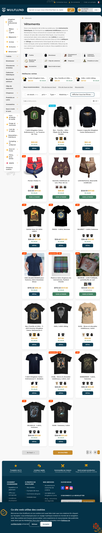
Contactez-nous (61, 2)
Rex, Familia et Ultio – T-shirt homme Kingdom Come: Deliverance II (34, 328)
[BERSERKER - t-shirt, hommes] (83, 383)
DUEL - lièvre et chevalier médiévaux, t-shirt (87, 327)
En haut (30, 452)
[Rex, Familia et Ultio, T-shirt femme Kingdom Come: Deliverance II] (61, 138)
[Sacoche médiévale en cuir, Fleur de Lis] (57, 187)
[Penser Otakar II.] (32, 187)
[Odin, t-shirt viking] (63, 334)
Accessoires (10, 104)
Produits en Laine (10, 99)
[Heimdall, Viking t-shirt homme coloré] (65, 432)
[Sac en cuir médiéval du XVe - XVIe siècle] (61, 187)
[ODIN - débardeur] (59, 334)
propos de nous (33, 491)
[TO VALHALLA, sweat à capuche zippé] (38, 432)
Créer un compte (90, 2)
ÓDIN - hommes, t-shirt (61, 425)
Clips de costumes (9, 87)
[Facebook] (62, 488)
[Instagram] (71, 488)
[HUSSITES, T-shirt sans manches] (30, 235)
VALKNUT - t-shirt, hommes (87, 229)
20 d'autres (63, 452)
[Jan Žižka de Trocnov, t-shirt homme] (38, 235)
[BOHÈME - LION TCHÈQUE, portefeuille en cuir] (85, 284)
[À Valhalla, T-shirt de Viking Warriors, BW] (34, 432)
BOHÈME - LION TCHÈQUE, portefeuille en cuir (88, 279)
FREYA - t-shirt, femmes (61, 229)
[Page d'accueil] (23, 18)
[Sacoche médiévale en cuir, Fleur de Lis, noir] (65, 187)
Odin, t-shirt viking (88, 78)
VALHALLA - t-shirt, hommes (34, 426)
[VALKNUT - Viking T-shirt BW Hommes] (83, 235)
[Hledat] (71, 10)
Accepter (46, 524)
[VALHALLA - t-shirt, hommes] (30, 432)
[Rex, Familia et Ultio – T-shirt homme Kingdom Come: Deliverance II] (57, 138)
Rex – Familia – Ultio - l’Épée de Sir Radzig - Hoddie (61, 132)
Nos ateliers (31, 487)
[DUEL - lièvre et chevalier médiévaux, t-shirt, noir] (87, 334)
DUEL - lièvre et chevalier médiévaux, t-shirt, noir (60, 378)
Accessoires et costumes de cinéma (50, 488)
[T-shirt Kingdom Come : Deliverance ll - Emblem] (36, 383)
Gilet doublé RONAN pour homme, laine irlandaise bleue (34, 280)
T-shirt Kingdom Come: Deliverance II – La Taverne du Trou (34, 132)
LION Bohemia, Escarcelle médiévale (87, 182)
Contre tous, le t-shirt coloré (34, 230)
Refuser (34, 524)
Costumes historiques (10, 74)
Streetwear (10, 61)
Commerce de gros (33, 494)
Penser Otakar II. (34, 181)
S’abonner (88, 502)
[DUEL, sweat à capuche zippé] (91, 334)
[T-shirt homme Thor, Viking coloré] (61, 432)
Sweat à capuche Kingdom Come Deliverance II (87, 131)
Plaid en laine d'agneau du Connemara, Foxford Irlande (61, 280)
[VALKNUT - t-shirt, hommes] (87, 235)
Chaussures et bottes (10, 67)
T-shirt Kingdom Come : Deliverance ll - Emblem (34, 378)
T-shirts (8, 56)
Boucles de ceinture (10, 80)
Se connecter (75, 2)
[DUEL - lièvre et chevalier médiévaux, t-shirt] (83, 334)
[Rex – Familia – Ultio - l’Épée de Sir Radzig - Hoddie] (65, 138)
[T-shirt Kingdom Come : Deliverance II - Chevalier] (32, 383)
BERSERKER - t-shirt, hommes (87, 378)
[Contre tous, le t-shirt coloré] (34, 235)
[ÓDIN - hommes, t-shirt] (57, 432)
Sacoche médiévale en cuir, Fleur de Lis (61, 182)
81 (95, 452)
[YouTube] (67, 488)
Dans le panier (34, 197)
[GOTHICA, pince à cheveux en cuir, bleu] (36, 187)
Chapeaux (9, 93)
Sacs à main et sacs (10, 110)
